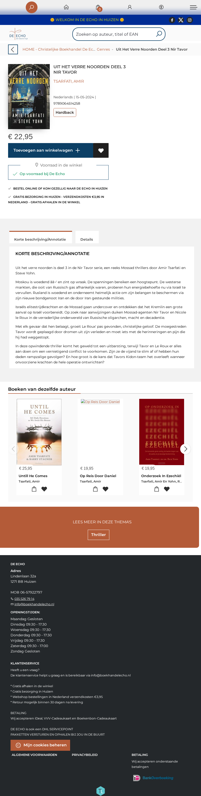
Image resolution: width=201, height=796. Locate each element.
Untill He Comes (33, 476)
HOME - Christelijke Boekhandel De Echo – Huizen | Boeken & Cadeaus (87, 49)
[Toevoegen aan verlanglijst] (101, 150)
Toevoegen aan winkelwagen (43, 150)
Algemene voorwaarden (34, 755)
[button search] (159, 34)
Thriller (98, 534)
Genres (103, 49)
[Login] (130, 7)
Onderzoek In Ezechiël (161, 476)
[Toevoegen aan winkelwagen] (34, 489)
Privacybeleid (85, 755)
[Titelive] (100, 790)
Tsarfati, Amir (68, 81)
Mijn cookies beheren (45, 744)
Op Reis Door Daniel (98, 476)
